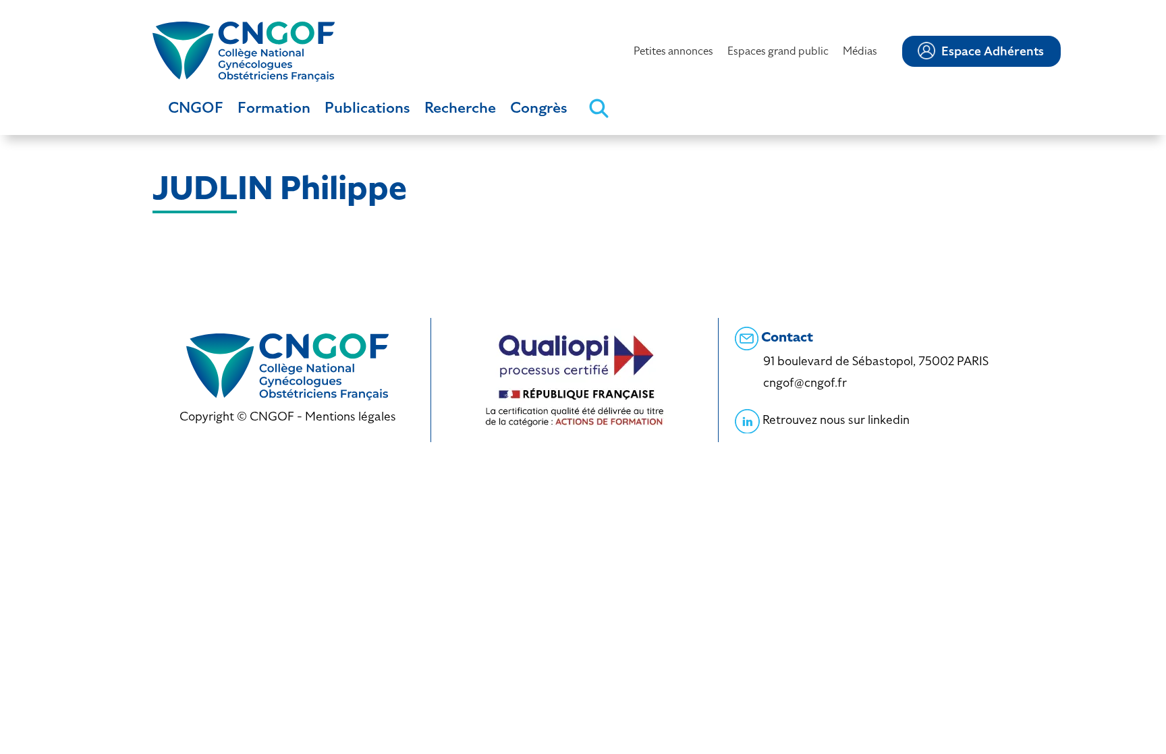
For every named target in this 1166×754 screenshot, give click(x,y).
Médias (860, 51)
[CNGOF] (243, 50)
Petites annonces (673, 51)
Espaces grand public (778, 51)
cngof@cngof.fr (805, 382)
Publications (367, 107)
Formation (274, 107)
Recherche (460, 107)
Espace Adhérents (992, 51)
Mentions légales (350, 416)
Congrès (538, 107)
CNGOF (195, 107)
